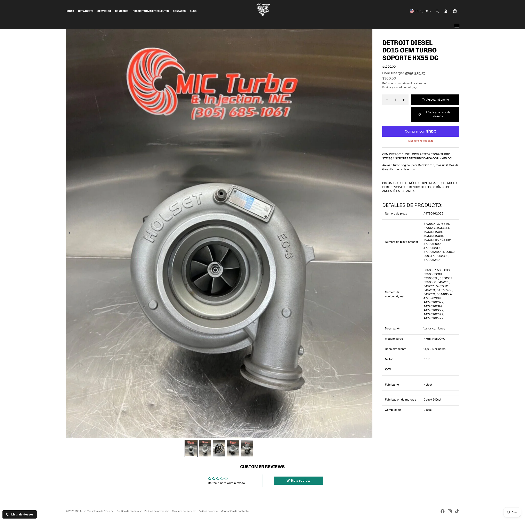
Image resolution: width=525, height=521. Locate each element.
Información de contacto (234, 511)
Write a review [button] (298, 480)
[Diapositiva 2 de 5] (205, 448)
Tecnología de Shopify (100, 511)
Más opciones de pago (420, 140)
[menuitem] (70, 11)
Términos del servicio (184, 511)
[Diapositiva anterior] (69, 233)
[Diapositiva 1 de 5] (191, 448)
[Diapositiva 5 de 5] (247, 448)
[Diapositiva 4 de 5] (233, 448)
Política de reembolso (129, 511)
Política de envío (208, 511)
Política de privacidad (156, 511)
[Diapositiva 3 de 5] (219, 448)
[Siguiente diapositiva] (369, 233)
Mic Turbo (80, 511)
